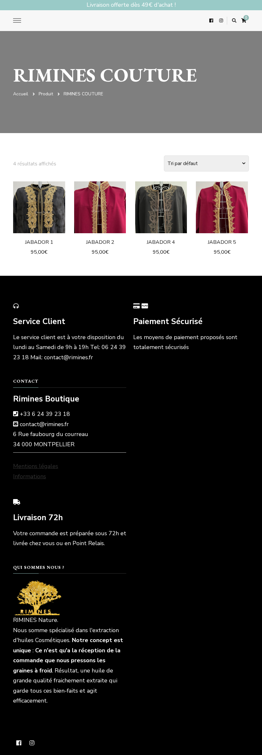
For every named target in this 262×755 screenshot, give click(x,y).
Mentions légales (35, 466)
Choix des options (39, 201)
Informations (29, 476)
